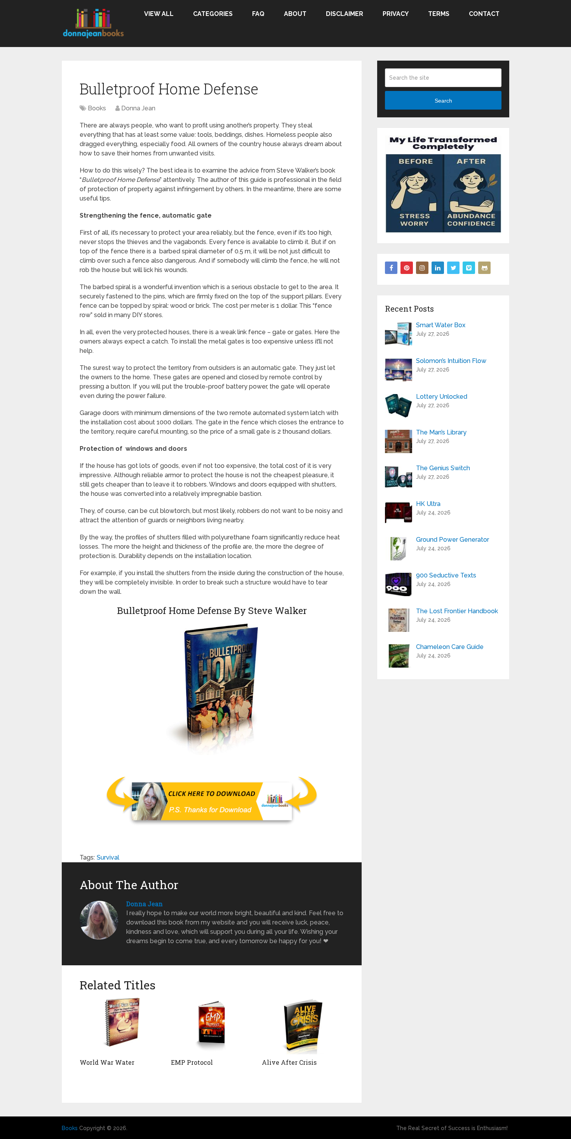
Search (443, 101)
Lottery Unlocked (441, 396)
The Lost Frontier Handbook (457, 611)
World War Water (107, 1062)
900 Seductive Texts (446, 575)
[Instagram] (422, 268)
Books (97, 108)
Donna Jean (138, 108)
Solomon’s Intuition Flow (451, 361)
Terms (438, 13)
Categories (213, 13)
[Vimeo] (469, 268)
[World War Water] (121, 1026)
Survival (108, 857)
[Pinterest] (406, 268)
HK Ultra (428, 504)
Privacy (396, 13)
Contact (484, 13)
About (295, 13)
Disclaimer (344, 13)
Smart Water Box (440, 325)
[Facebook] (391, 268)
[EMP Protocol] (212, 1026)
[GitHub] (484, 268)
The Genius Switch (443, 468)
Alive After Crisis (289, 1062)
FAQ (258, 13)
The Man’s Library (441, 432)
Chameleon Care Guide (450, 647)
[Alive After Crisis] (303, 1026)
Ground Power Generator (452, 539)
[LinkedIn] (438, 268)
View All (159, 13)
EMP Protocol (192, 1062)
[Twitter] (453, 268)
